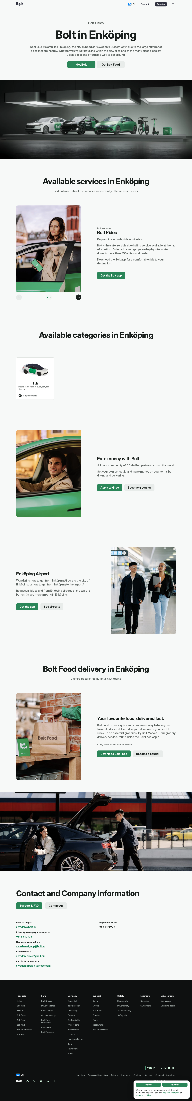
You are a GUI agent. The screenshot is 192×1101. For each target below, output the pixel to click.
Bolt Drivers (46, 1001)
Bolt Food (21, 1020)
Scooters (21, 1006)
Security (148, 1075)
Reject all (175, 1084)
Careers (71, 1015)
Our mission (166, 1001)
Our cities (144, 1001)
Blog (70, 1044)
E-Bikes (20, 1010)
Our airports (145, 1006)
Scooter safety (124, 1010)
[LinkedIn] (48, 1081)
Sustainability (74, 1020)
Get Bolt (81, 64)
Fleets (95, 1020)
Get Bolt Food (111, 64)
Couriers (96, 1015)
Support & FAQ (29, 905)
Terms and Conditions (98, 1075)
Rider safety (122, 1001)
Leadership (72, 1010)
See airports (52, 606)
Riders (95, 1001)
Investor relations (75, 1039)
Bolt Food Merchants (46, 1021)
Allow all (148, 1084)
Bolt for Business (24, 1029)
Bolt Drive (21, 1015)
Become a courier (139, 487)
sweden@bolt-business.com (33, 965)
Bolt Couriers (47, 1010)
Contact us (56, 905)
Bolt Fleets (46, 1027)
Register (161, 4)
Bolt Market (22, 1025)
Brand (70, 1053)
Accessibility (73, 1029)
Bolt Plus (21, 1034)
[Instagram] (41, 1081)
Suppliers (80, 1075)
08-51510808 (24, 936)
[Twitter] (34, 1081)
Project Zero (73, 1025)
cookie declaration (171, 1092)
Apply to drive (109, 487)
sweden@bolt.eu (26, 926)
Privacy (114, 1075)
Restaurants (98, 1025)
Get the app (27, 606)
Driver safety (123, 1006)
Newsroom (72, 1048)
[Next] (78, 297)
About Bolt (72, 1001)
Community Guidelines (165, 1075)
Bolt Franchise (47, 1032)
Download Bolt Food (113, 754)
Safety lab (122, 1015)
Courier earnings (48, 1015)
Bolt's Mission (74, 1006)
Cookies (137, 1075)
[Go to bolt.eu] (19, 4)
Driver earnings (48, 1006)
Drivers (96, 1006)
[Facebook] (27, 1081)
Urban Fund (73, 1034)
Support (145, 4)
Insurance (125, 1075)
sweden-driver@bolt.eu (30, 956)
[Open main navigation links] (173, 4)
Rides (19, 1001)
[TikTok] (54, 1081)
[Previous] (19, 297)
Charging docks (168, 1006)
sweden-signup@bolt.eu (30, 946)
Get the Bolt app (111, 275)
